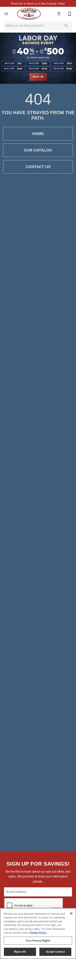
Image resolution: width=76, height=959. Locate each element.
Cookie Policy (38, 932)
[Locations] (59, 13)
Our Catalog (38, 150)
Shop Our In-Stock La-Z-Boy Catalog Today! (38, 3)
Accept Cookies (55, 951)
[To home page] (29, 14)
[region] (38, 933)
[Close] (71, 913)
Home (38, 133)
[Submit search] (66, 25)
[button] (6, 13)
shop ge (38, 77)
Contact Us (38, 167)
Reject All (20, 951)
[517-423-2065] (69, 13)
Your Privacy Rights (38, 940)
